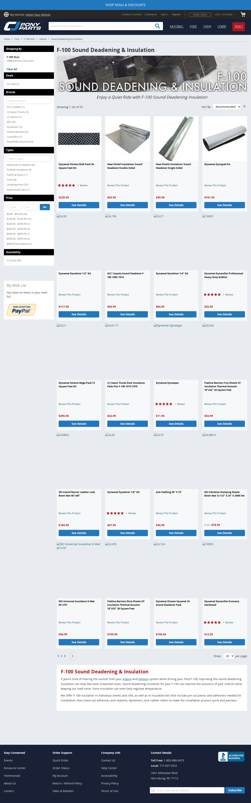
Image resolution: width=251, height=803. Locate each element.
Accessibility (109, 776)
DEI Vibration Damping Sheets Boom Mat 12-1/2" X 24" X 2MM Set (224, 493)
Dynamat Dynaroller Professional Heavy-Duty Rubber (223, 275)
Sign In (164, 14)
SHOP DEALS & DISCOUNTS (125, 5)
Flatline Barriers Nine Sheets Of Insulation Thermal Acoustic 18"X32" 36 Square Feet (125, 605)
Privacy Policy (110, 783)
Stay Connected (14, 753)
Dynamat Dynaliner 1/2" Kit (75, 273)
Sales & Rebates (63, 791)
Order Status (200, 14)
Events (8, 760)
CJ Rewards (151, 14)
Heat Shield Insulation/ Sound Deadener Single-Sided (173, 166)
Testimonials (12, 776)
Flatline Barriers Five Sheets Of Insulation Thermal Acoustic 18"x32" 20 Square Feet (222, 386)
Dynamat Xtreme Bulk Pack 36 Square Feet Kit (76, 166)
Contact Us (108, 760)
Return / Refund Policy (67, 783)
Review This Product (118, 185)
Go (45, 207)
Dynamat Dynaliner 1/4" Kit (172, 273)
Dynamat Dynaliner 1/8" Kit (123, 492)
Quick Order (61, 760)
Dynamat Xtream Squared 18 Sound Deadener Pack (173, 603)
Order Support (62, 753)
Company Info (110, 753)
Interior (43, 38)
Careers (9, 791)
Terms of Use (109, 791)
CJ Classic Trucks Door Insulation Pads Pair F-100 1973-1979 (126, 384)
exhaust (143, 679)
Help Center (109, 768)
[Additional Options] (21, 314)
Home (7, 38)
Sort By (206, 107)
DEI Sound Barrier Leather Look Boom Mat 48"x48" (77, 493)
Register (176, 14)
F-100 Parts (29, 38)
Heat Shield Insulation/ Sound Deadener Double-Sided (124, 166)
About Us (10, 783)
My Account (60, 776)
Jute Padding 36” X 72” (169, 492)
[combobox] (106, 26)
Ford (17, 38)
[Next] (72, 656)
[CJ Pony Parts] (14, 26)
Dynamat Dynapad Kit (217, 164)
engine (127, 679)
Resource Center (15, 768)
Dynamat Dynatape (167, 383)
